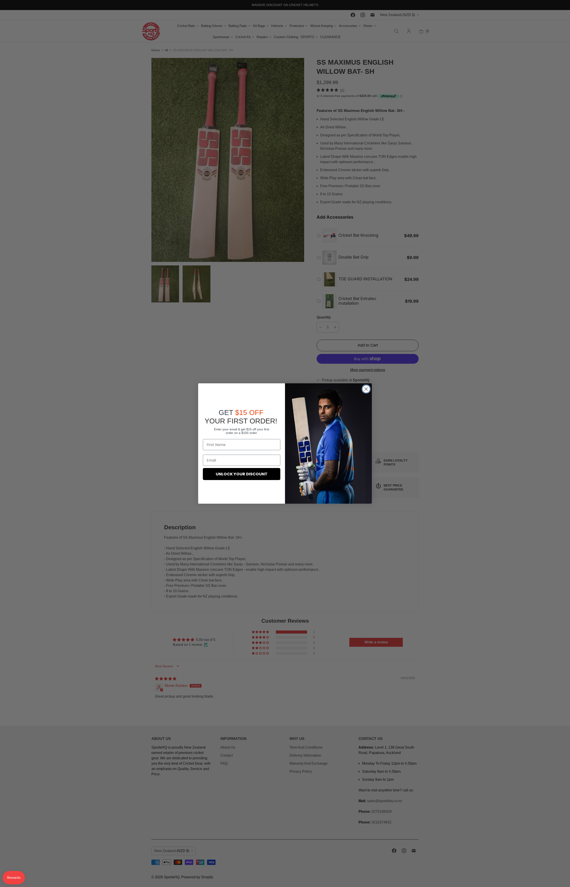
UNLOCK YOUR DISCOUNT (241, 474)
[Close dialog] (366, 389)
